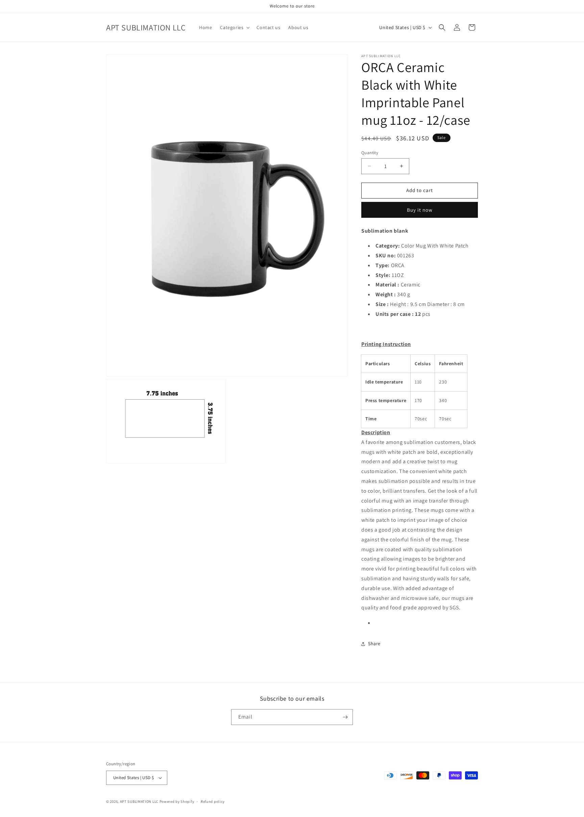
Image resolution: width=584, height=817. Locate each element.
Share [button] (374, 643)
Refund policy (213, 801)
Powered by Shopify (177, 801)
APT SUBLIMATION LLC (139, 801)
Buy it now (420, 210)
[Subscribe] (345, 717)
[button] (234, 27)
